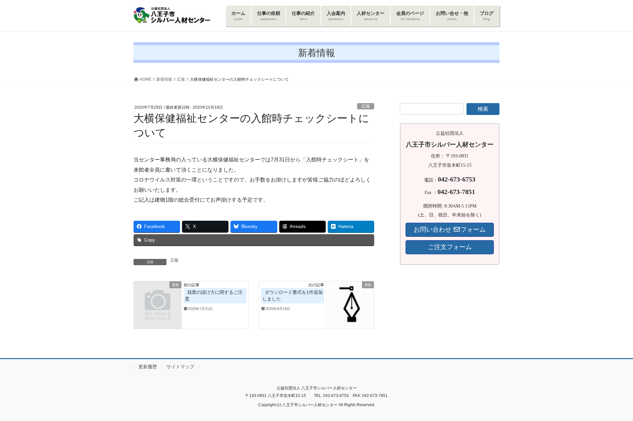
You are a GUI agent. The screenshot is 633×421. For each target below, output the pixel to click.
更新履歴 (147, 366)
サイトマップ (180, 366)
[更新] (157, 295)
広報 (365, 106)
